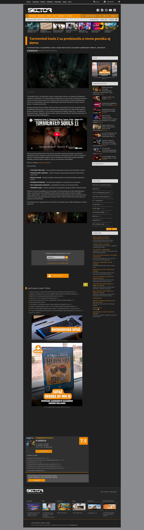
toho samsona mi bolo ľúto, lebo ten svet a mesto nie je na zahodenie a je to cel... (103, 273)
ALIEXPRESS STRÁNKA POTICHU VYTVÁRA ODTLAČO (45, 32)
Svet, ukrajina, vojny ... (99, 224)
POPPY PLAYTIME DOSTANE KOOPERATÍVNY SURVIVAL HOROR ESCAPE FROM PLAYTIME (103, 91)
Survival (46, 445)
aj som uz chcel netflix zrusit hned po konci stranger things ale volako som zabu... (103, 280)
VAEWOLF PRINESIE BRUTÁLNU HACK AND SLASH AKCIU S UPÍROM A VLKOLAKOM (104, 143)
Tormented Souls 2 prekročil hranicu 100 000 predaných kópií (42, 460)
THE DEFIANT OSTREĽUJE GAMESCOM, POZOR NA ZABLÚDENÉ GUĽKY (104, 151)
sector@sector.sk (73, 525)
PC (82, 16)
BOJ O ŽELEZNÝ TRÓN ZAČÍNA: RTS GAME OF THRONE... (103, 284)
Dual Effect (46, 444)
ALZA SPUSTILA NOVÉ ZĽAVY (96, 31)
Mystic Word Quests (62, 513)
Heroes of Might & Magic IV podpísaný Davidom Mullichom (57, 407)
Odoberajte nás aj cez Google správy (58, 263)
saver (42, 50)
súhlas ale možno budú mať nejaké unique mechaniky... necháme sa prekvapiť (103, 287)
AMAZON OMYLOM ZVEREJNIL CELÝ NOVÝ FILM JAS (32, 32)
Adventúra (40, 445)
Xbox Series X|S (32, 50)
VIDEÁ (49, 16)
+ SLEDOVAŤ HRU (44, 451)
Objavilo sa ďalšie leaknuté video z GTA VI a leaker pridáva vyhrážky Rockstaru (54, 306)
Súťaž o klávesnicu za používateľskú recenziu (57, 340)
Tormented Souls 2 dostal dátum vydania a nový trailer (41, 464)
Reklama (43, 523)
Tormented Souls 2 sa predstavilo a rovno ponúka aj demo (42, 466)
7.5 (83, 441)
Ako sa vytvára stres (77, 513)
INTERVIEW (47, 19)
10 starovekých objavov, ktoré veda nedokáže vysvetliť (109, 514)
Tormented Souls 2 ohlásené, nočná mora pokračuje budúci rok (43, 468)
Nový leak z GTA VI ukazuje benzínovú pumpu (44, 298)
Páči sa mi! (57, 276)
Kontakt (48, 523)
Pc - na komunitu (97, 200)
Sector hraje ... (97, 208)
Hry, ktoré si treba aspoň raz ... (102, 196)
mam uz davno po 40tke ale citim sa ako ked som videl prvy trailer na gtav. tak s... (104, 259)
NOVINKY (32, 16)
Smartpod (35, 2)
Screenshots (96, 204)
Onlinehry (50, 2)
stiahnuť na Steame (44, 163)
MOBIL (113, 16)
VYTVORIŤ (109, 229)
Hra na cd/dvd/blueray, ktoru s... (102, 192)
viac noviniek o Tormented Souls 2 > (36, 470)
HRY (54, 16)
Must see (95, 216)
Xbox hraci (96, 189)
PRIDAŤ (102, 19)
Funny (64, 2)
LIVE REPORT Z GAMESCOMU (101, 249)
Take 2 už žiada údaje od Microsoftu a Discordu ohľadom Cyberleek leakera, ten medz (57, 310)
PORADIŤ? (111, 19)
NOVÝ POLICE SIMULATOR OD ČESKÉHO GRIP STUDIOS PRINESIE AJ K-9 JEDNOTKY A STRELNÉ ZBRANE (105, 119)
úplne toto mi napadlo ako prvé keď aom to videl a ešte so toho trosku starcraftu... (104, 294)
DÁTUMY (63, 19)
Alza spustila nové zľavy (38, 302)
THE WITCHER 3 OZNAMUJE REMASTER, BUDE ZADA (109, 32)
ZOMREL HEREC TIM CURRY (101, 244)
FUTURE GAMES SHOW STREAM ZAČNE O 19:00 (109, 157)
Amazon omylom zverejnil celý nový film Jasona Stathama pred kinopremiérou (53, 292)
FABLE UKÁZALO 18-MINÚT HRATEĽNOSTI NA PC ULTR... (101, 237)
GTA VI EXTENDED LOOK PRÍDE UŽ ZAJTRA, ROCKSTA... (103, 277)
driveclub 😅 (96, 309)
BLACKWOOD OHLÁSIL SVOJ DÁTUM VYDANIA (108, 110)
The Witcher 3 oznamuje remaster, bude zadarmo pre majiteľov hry (51, 304)
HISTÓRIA (33, 19)
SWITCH (106, 16)
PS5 (99, 16)
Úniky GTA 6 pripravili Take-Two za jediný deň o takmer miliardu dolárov (52, 300)
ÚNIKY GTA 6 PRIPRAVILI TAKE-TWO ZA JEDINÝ (83, 32)
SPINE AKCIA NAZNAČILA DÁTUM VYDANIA (109, 104)
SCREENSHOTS (97, 298)
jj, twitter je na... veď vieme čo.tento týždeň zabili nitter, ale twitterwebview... (105, 251)
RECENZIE (41, 16)
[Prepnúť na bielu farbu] (119, 2)
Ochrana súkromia (35, 523)
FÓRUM (69, 16)
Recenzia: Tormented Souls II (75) (35, 458)
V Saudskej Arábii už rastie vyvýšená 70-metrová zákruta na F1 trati (33, 514)
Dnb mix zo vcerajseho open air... (102, 185)
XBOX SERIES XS (90, 16)
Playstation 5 (96, 220)
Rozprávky (57, 2)
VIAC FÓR (114, 229)
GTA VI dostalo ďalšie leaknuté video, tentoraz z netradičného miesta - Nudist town (55, 308)
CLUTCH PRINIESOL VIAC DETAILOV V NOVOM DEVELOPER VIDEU (109, 134)
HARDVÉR (61, 16)
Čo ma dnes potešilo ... (99, 212)
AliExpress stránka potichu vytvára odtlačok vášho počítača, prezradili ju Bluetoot (54, 294)
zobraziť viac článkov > (35, 312)
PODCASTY (40, 19)
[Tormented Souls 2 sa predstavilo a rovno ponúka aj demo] (37, 217)
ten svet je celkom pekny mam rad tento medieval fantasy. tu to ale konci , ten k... (103, 240)
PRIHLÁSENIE (110, 2)
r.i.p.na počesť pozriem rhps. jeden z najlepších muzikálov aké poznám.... (105, 246)
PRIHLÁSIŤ (37, 480)
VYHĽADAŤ (93, 19)
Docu (69, 2)
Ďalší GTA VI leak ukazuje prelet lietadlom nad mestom (47, 296)
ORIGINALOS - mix (92, 513)
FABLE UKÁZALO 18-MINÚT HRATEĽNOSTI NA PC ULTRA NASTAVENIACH (104, 127)
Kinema (43, 2)
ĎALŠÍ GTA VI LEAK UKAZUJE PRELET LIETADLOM (58, 32)
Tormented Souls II (32, 462)
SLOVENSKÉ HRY (55, 19)
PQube (40, 444)
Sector (29, 2)
